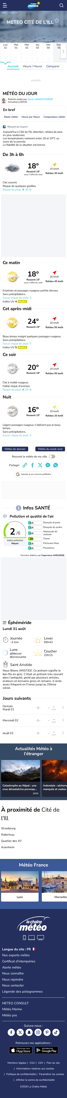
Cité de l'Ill (13, 13)
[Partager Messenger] (48, 465)
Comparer (52, 66)
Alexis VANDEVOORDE (40, 99)
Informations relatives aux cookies (35, 1068)
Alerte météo (11, 967)
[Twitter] (20, 1032)
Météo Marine (12, 1009)
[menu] (5, 5)
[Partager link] (25, 465)
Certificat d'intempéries (18, 961)
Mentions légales (17, 1063)
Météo (3, 13)
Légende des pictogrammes (22, 991)
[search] (61, 5)
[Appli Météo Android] (46, 1050)
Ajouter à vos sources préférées (36, 474)
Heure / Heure (32, 66)
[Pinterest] (47, 1032)
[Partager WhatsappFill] (55, 465)
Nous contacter (13, 985)
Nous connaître (13, 973)
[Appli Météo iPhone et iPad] (20, 1050)
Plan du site (53, 1063)
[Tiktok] (55, 1032)
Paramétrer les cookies (51, 1074)
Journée (13, 66)
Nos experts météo (16, 955)
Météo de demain (15, 449)
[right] (63, 51)
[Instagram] (38, 1032)
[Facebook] (11, 1032)
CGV (40, 1063)
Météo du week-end (50, 449)
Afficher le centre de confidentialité (35, 1080)
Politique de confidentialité (21, 1074)
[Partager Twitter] (40, 465)
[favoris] (57, 20)
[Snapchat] (29, 1032)
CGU (32, 1063)
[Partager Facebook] (32, 465)
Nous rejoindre (12, 979)
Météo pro (9, 1015)
